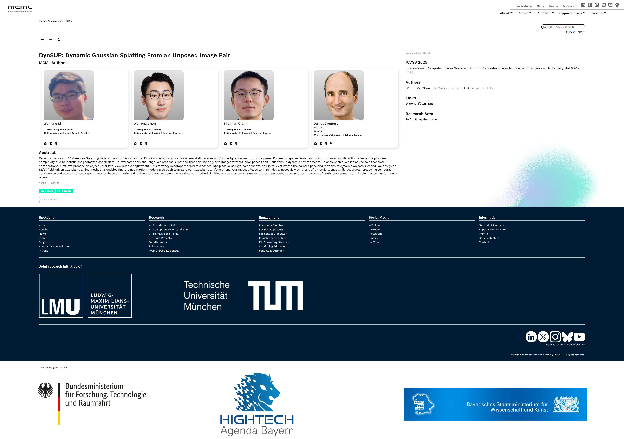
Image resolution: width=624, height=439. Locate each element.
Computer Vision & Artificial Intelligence (339, 135)
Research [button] (544, 13)
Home (42, 21)
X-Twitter (374, 225)
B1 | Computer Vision (423, 119)
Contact (484, 242)
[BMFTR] (92, 402)
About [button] (505, 13)
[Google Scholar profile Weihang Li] (56, 143)
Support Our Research (493, 229)
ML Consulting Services (274, 242)
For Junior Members (272, 225)
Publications (524, 5)
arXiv (412, 104)
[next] (50, 40)
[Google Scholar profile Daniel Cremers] (326, 143)
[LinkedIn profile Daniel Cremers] (321, 143)
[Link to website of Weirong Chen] (135, 143)
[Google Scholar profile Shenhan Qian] (236, 143)
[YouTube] (610, 5)
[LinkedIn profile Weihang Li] (51, 143)
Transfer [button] (596, 13)
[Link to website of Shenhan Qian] (225, 143)
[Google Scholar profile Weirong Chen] (146, 143)
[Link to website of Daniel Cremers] (315, 143)
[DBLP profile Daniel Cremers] (331, 143)
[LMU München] (106, 294)
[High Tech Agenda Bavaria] (257, 402)
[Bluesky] (603, 5)
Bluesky (373, 237)
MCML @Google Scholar (164, 250)
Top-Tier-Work (158, 242)
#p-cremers (64, 190)
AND (569, 32)
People (43, 229)
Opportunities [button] (570, 13)
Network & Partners (491, 225)
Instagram (375, 233)
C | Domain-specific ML (164, 233)
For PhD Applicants (271, 229)
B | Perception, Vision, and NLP (168, 229)
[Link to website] (69, 94)
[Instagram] (597, 5)
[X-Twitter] (590, 5)
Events (553, 5)
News (540, 5)
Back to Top (50, 199)
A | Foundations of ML (163, 225)
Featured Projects (160, 237)
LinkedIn (374, 229)
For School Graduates (273, 233)
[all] (58, 40)
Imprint (483, 233)
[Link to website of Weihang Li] (45, 143)
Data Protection (489, 237)
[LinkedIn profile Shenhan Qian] (231, 143)
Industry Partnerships (272, 237)
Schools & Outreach (271, 250)
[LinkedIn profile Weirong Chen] (141, 143)
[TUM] (243, 294)
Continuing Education (272, 246)
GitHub (427, 104)
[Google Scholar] (617, 5)
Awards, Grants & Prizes (54, 246)
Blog (42, 242)
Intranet (568, 5)
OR (579, 32)
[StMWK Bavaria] (495, 402)
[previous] (42, 40)
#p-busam (47, 190)
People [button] (523, 13)
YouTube (374, 242)
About (43, 225)
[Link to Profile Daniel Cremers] (339, 94)
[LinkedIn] (583, 5)
